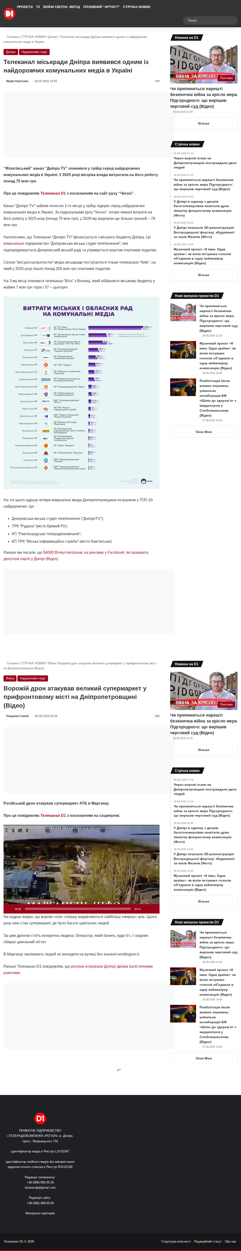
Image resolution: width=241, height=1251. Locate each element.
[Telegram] (54, 1222)
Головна (12, 37)
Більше (203, 123)
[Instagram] (49, 1222)
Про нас (230, 1241)
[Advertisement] (89, 125)
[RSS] (26, 1222)
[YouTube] (43, 1222)
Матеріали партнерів (40, 1213)
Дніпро (52, 37)
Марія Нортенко (17, 81)
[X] (37, 1222)
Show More (204, 432)
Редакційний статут (208, 1241)
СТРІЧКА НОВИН (136, 7)
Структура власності (176, 1241)
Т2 (38, 7)
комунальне (14, 243)
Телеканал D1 (53, 193)
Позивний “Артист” (101, 7)
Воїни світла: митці (61, 7)
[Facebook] (32, 1222)
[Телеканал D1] (9, 14)
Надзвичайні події (34, 52)
